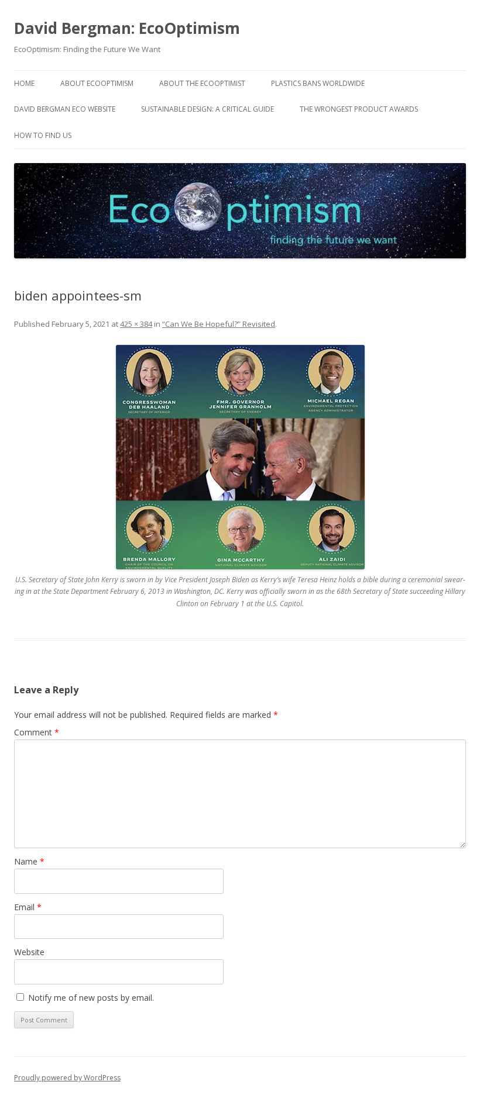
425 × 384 (136, 324)
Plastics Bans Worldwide (318, 83)
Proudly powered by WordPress (67, 1078)
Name (29, 861)
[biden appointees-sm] (240, 457)
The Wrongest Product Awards (359, 109)
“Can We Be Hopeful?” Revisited (218, 324)
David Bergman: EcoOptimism (127, 28)
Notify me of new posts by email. (91, 997)
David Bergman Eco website (64, 109)
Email (28, 907)
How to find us (42, 135)
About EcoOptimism (96, 83)
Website (29, 952)
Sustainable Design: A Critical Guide (207, 109)
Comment (36, 732)
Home (24, 83)
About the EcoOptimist (202, 83)
